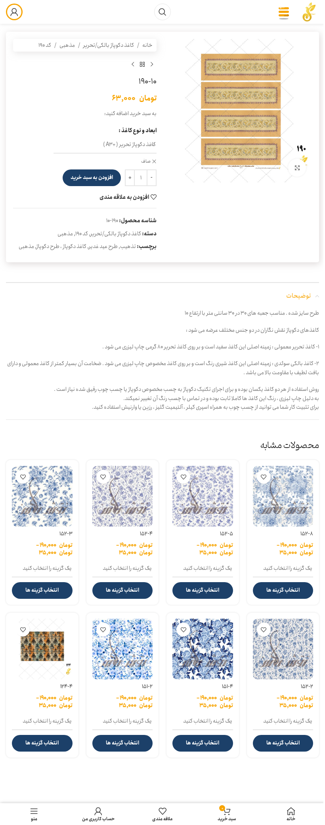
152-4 (146, 533)
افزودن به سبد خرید (92, 177)
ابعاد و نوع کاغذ (139, 130)
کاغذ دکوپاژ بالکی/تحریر (108, 45)
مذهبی (67, 45)
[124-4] (42, 649)
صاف (146, 161)
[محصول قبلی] (152, 64)
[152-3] (42, 496)
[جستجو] (162, 12)
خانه (147, 45)
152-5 (226, 533)
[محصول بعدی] (133, 64)
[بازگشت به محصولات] (142, 64)
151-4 (227, 686)
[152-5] (202, 496)
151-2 (147, 686)
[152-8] (283, 496)
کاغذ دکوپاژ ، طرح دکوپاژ (61, 246)
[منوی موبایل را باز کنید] (283, 12)
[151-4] (202, 649)
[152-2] (283, 649)
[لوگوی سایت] (309, 11)
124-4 (66, 686)
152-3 (66, 533)
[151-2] (122, 649)
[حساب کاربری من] (14, 12)
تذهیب (128, 246)
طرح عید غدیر (103, 246)
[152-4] (122, 496)
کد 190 (44, 45)
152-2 (307, 686)
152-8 (306, 533)
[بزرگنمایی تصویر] (297, 168)
